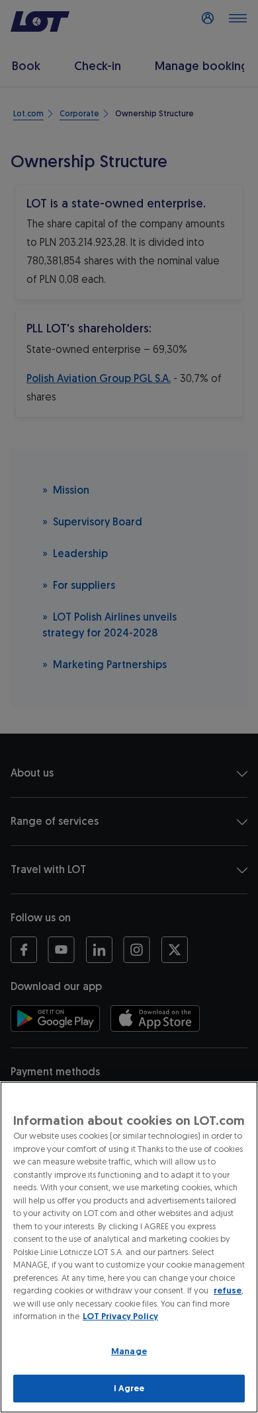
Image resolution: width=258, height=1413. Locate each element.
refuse (227, 1290)
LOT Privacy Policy (120, 1316)
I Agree (129, 1388)
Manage (129, 1351)
